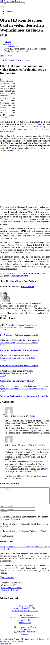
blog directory (25, 634)
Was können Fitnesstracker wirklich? (15, 373)
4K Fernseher (11, 445)
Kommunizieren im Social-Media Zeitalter (17, 358)
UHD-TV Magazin (25, 615)
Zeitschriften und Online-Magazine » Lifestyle (11, 588)
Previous (3, 56)
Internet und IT (11, 276)
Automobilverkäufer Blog (25, 608)
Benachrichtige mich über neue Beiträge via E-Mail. (25, 531)
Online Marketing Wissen (25, 627)
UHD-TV (15, 150)
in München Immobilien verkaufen (25, 618)
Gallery (3, 330)
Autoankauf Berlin (25, 606)
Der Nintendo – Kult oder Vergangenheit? (17, 327)
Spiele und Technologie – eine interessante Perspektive (23, 388)
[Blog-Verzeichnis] (19, 632)
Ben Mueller (8, 273)
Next (10, 56)
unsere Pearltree (25, 620)
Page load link (6, 644)
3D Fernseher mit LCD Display (25, 610)
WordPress (4, 641)
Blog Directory (25, 622)
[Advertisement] (33, 95)
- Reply (31, 416)
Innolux (39, 124)
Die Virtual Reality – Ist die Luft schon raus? (19, 343)
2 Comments (23, 276)
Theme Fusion (17, 641)
